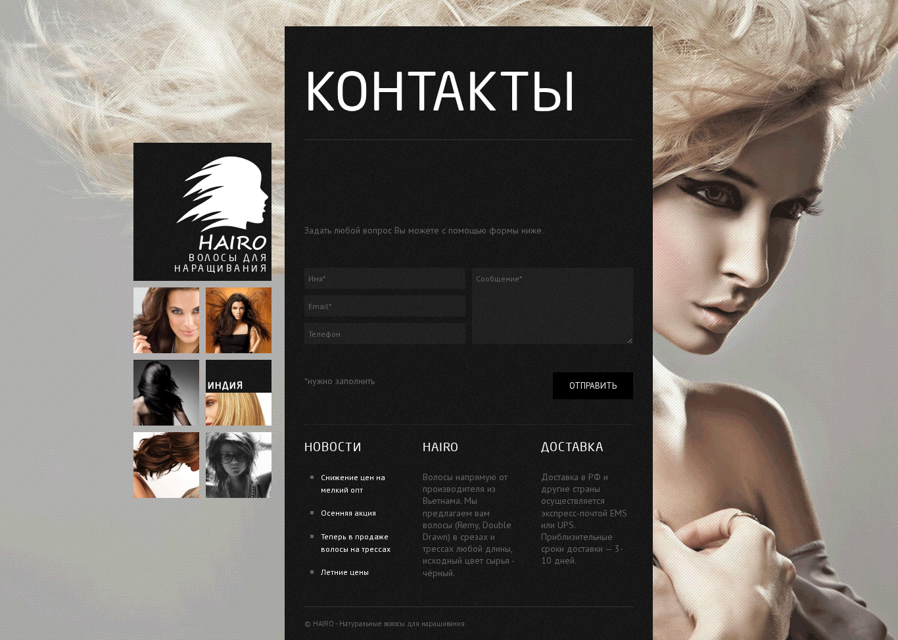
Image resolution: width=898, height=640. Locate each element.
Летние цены (345, 572)
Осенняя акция (348, 513)
